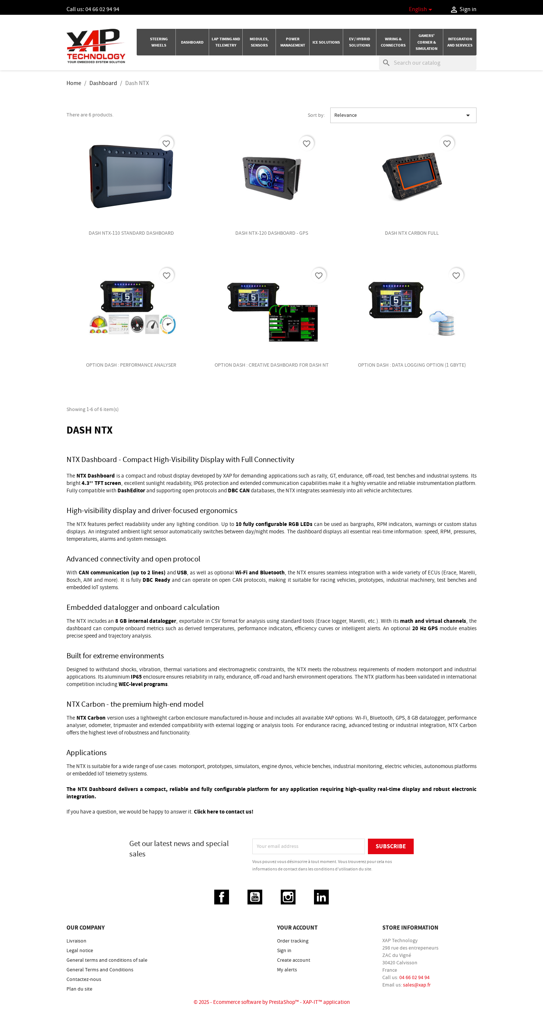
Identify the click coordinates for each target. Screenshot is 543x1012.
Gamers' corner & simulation (426, 42)
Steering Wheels (159, 42)
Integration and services (459, 42)
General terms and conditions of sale (106, 960)
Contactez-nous (83, 979)
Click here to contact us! (223, 812)
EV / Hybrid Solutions (359, 42)
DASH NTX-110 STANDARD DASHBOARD (131, 233)
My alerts (287, 970)
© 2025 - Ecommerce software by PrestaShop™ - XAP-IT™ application (272, 1002)
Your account (297, 927)
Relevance (403, 115)
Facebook (221, 897)
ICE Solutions (326, 42)
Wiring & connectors (393, 42)
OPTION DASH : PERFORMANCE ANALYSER (131, 365)
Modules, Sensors (259, 42)
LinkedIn (321, 897)
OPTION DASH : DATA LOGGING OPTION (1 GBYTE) (412, 365)
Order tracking (292, 941)
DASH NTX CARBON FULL (412, 233)
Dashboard (192, 42)
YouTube (254, 897)
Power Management (292, 42)
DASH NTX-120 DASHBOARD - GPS (271, 233)
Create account (293, 960)
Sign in (284, 951)
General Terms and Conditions (99, 970)
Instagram (288, 897)
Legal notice (79, 951)
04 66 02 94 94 (102, 9)
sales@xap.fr (417, 985)
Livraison (76, 941)
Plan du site (79, 989)
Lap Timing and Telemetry (226, 42)
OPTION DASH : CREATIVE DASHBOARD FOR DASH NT (272, 365)
